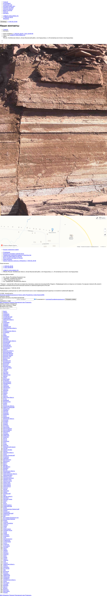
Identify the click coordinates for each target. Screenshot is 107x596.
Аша (4, 333)
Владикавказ (7, 362)
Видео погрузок (7, 10)
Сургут (5, 543)
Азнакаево (6, 314)
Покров (5, 510)
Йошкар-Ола (6, 401)
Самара (5, 522)
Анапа (5, 321)
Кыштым (5, 445)
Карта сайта (22, 295)
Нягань (5, 489)
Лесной (5, 448)
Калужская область (8, 406)
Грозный (5, 369)
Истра (5, 399)
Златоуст (5, 389)
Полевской (6, 512)
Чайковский (6, 575)
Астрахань (6, 332)
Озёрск (5, 492)
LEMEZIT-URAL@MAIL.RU (11, 16)
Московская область (9, 471)
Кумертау (6, 437)
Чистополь (6, 582)
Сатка (5, 527)
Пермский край (7, 506)
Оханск (5, 500)
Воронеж (5, 365)
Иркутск (5, 396)
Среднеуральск (7, 539)
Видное (5, 359)
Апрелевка (6, 322)
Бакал (5, 335)
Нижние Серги (7, 476)
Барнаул (5, 338)
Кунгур (5, 438)
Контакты (6, 13)
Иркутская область (8, 397)
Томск (5, 555)
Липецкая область (8, 452)
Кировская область (8, 418)
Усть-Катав (6, 568)
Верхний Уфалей (8, 353)
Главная (5, 2)
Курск (4, 442)
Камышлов (6, 408)
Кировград (6, 417)
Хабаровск (6, 574)
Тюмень (5, 565)
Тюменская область (8, 564)
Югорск (5, 588)
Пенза (5, 503)
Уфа (4, 570)
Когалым (5, 420)
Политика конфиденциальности (9, 295)
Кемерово (6, 414)
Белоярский (6, 342)
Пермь (5, 507)
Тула (4, 561)
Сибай (5, 533)
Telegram (12, 302)
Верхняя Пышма (8, 355)
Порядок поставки (8, 7)
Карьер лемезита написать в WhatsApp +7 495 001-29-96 (19, 260)
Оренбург (6, 498)
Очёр (4, 502)
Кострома (6, 425)
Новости (5, 11)
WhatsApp (6, 18)
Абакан (5, 312)
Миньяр (5, 465)
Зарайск (5, 384)
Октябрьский (6, 493)
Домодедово (6, 374)
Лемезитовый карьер (9, 447)
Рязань (5, 520)
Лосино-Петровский (9, 455)
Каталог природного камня (11, 249)
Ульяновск (6, 567)
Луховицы (4, 21)
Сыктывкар (6, 546)
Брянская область (8, 350)
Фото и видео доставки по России (13, 258)
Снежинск (6, 534)
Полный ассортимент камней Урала (13, 253)
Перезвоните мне (20, 302)
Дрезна (5, 376)
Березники (6, 343)
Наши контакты (7, 259)
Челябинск (6, 578)
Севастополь (7, 529)
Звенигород (6, 387)
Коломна (5, 421)
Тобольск (5, 553)
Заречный (6, 386)
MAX (1, 302)
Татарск (5, 551)
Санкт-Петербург (8, 523)
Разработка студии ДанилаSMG (35, 295)
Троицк (5, 557)
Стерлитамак (7, 541)
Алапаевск (6, 315)
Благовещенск (7, 346)
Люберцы (6, 458)
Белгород (6, 339)
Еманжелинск (7, 383)
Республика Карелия (9, 519)
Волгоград (6, 363)
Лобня (5, 454)
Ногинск (5, 488)
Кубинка (5, 432)
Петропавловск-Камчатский (11, 509)
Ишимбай (6, 400)
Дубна (5, 377)
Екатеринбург (7, 382)
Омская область (7, 496)
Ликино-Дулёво (7, 449)
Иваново (5, 390)
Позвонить (28, 302)
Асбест (5, 329)
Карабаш (5, 410)
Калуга (5, 404)
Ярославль (6, 591)
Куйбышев (6, 435)
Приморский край (8, 513)
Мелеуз (5, 462)
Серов (5, 531)
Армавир (5, 325)
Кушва (5, 444)
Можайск (5, 468)
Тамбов (5, 550)
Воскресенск (6, 366)
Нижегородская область (10, 473)
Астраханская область (9, 331)
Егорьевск (6, 380)
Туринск (5, 563)
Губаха (5, 370)
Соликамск (6, 536)
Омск (4, 495)
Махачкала (6, 461)
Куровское (6, 441)
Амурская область (8, 319)
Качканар (6, 413)
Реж (4, 516)
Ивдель (5, 391)
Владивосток (7, 360)
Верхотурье (6, 358)
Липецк (5, 451)
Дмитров (5, 373)
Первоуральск (7, 505)
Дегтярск (5, 372)
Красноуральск (7, 428)
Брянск (5, 349)
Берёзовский (7, 345)
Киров (5, 416)
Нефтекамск (6, 472)
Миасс (5, 464)
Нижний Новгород (8, 478)
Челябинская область (9, 580)
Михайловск (6, 466)
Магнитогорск (7, 459)
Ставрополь (6, 540)
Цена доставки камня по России (12, 256)
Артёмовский (7, 326)
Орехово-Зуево (7, 499)
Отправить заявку (70, 299)
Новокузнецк (7, 483)
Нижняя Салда (7, 481)
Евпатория (6, 379)
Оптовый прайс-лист (9, 6)
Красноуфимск (7, 430)
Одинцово (6, 490)
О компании (6, 252)
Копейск (5, 423)
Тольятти (5, 554)
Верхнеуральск (7, 352)
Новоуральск (7, 486)
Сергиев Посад (7, 530)
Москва (5, 469)
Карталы (5, 411)
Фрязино (5, 572)
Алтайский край (7, 317)
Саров (5, 526)
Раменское (6, 514)
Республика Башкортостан (11, 517)
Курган (5, 440)
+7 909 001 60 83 (8, 17)
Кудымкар (6, 434)
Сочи (4, 537)
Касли (5, 311)
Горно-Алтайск (7, 367)
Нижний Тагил (7, 479)
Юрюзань (6, 589)
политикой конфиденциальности (55, 299)
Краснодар (6, 427)
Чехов (5, 581)
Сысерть (5, 547)
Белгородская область (9, 341)
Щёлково (5, 585)
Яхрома (5, 592)
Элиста (5, 587)
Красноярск (6, 431)
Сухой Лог (6, 544)
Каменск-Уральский (8, 407)
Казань (5, 403)
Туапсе (5, 558)
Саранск (5, 524)
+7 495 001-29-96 (12, 21)
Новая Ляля (6, 482)
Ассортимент (7, 3)
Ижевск (5, 393)
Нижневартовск (7, 475)
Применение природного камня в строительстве (17, 255)
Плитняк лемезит (8, 9)
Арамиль (5, 324)
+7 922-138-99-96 (28, 33)
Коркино (5, 424)
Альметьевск (7, 318)
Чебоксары (6, 577)
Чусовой (5, 584)
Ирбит (5, 394)
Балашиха (6, 336)
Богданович (6, 348)
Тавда (5, 548)
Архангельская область (10, 328)
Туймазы (5, 560)
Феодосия (6, 571)
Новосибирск (7, 485)
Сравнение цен (7, 4)
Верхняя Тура (7, 356)
